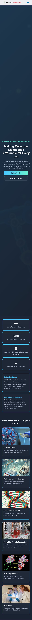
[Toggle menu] (28, 2)
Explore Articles (16, 173)
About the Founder (16, 178)
